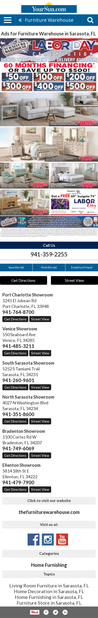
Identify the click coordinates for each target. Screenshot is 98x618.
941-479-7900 (18, 482)
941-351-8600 (18, 414)
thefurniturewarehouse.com (49, 512)
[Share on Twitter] (55, 612)
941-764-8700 (18, 312)
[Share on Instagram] (65, 612)
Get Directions (23, 280)
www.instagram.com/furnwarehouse (48, 540)
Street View (74, 280)
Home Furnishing (49, 565)
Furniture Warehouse (49, 20)
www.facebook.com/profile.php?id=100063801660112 (33, 540)
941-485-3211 (18, 346)
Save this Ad (16, 267)
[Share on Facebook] (46, 612)
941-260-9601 (18, 380)
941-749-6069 (18, 448)
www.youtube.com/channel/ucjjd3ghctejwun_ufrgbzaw (62, 540)
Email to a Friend (81, 267)
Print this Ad (49, 267)
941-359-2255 (49, 254)
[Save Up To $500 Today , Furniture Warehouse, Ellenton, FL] (49, 137)
